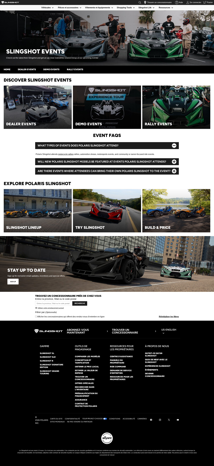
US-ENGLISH (168, 329)
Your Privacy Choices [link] (92, 419)
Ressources (164, 8)
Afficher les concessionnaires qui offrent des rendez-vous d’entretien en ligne (71, 317)
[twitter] (169, 420)
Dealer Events (27, 69)
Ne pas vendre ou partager (79, 422)
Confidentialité (72, 419)
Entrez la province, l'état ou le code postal (55, 299)
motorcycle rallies (65, 154)
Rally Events (75, 69)
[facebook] (151, 420)
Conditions (114, 419)
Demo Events (51, 69)
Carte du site (56, 419)
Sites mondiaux (57, 422)
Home (7, 69)
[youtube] (178, 420)
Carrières (142, 419)
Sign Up (13, 282)
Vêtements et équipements (97, 8)
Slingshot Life (144, 8)
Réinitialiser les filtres (169, 317)
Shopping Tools (124, 8)
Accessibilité (129, 419)
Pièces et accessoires (68, 8)
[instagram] (160, 420)
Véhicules (46, 8)
